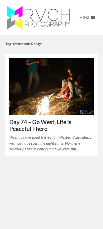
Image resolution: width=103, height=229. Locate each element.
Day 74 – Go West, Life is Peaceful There (40, 125)
